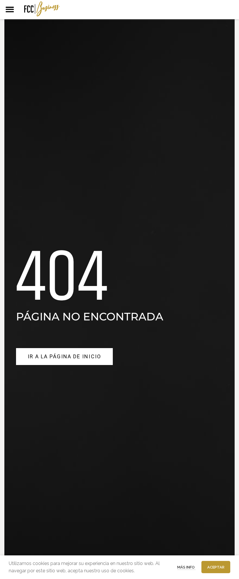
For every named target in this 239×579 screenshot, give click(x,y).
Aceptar (215, 567)
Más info (186, 567)
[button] (10, 9)
